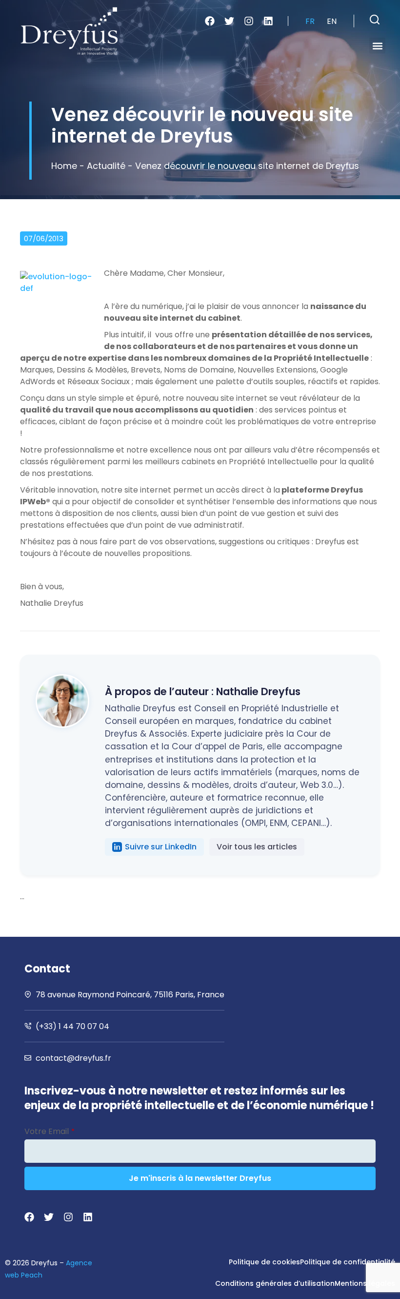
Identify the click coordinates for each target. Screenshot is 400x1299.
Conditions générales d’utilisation (275, 1283)
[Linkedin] (268, 21)
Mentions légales (365, 1283)
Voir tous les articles (257, 846)
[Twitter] (229, 21)
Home (64, 166)
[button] (374, 19)
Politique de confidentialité (347, 1262)
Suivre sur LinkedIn (161, 846)
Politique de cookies (264, 1262)
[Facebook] (210, 21)
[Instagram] (249, 21)
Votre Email (49, 1131)
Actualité (106, 166)
